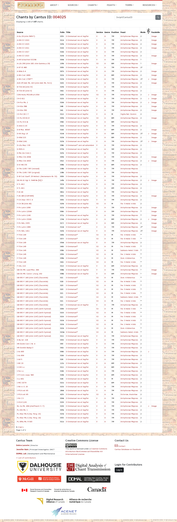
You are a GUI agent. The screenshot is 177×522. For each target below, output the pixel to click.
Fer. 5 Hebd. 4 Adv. (128, 204)
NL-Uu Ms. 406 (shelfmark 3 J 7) (30, 406)
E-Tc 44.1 (20, 188)
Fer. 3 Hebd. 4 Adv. (128, 246)
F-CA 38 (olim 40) (24, 204)
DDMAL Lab (21, 454)
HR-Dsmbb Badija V (25, 348)
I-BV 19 (20, 363)
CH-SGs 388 (22, 106)
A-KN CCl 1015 (23, 44)
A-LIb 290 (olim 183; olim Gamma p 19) (33, 63)
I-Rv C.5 (20, 398)
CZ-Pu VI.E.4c (22, 122)
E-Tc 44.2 (20, 184)
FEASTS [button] (111, 5)
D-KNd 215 (21, 137)
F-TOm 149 (21, 235)
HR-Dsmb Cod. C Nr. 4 (26, 344)
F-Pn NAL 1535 (23, 223)
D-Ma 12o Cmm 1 (24, 153)
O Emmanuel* (72, 211)
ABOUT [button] (53, 5)
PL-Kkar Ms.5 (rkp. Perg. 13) (29, 414)
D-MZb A (20, 149)
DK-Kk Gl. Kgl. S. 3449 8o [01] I (30, 180)
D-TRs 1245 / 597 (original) (28, 172)
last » (21, 427)
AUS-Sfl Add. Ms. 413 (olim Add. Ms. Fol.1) (34, 83)
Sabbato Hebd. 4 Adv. (130, 297)
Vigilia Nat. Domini (128, 114)
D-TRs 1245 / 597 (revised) (28, 169)
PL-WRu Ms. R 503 (24, 422)
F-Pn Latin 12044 (24, 211)
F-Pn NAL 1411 (23, 231)
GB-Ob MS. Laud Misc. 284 (28, 270)
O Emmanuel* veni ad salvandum (80, 145)
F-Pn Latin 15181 (24, 219)
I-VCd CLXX (22, 402)
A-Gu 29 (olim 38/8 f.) (26, 36)
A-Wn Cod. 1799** (25, 79)
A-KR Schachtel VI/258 (26, 60)
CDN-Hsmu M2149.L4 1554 (28, 95)
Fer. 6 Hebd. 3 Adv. (128, 239)
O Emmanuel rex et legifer (77, 36)
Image (154, 36)
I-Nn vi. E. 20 (22, 386)
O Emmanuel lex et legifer (77, 114)
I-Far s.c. (20, 371)
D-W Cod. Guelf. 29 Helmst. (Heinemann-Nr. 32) (37, 176)
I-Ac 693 (20, 351)
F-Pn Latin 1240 (24, 215)
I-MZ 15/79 (21, 383)
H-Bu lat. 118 (22, 340)
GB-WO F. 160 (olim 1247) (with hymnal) (34, 309)
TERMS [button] (128, 5)
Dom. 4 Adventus (128, 258)
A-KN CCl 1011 (23, 48)
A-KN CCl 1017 (23, 52)
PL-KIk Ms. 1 (22, 410)
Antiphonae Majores (129, 36)
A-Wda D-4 (21, 71)
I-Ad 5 (19, 359)
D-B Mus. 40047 (23, 130)
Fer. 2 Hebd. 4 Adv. (128, 254)
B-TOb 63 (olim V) (24, 91)
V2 (97, 63)
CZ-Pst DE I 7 (23, 114)
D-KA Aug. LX (22, 133)
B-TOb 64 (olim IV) (25, 87)
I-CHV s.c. (21, 367)
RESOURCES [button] (149, 5)
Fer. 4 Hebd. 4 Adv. (128, 235)
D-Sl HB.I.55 (22, 165)
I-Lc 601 (20, 379)
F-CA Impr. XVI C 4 (25, 200)
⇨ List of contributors (26, 458)
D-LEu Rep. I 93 (23, 145)
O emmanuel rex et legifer (77, 355)
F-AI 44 (20, 192)
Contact (121, 446)
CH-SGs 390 (22, 110)
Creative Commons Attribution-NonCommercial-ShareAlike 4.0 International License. (86, 451)
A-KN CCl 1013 (23, 56)
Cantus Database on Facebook (128, 449)
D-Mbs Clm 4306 (24, 157)
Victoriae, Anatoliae (129, 394)
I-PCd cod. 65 (22, 390)
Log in (119, 470)
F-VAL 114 (21, 266)
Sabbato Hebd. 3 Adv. (130, 250)
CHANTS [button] (92, 5)
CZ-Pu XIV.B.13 (23, 118)
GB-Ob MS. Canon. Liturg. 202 (29, 274)
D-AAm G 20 (22, 126)
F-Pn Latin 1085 (24, 227)
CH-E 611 (21, 98)
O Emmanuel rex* (73, 227)
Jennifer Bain (22, 449)
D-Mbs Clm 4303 (24, 161)
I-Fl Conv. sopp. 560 (25, 375)
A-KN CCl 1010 (23, 40)
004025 (59, 17)
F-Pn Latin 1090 (24, 207)
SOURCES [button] (72, 5)
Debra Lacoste (22, 445)
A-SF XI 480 (22, 67)
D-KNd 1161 (22, 141)
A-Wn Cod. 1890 (23, 75)
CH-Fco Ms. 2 (22, 102)
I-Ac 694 (20, 355)
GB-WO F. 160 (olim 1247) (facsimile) (32, 278)
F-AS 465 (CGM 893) (25, 196)
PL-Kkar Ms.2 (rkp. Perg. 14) (29, 418)
